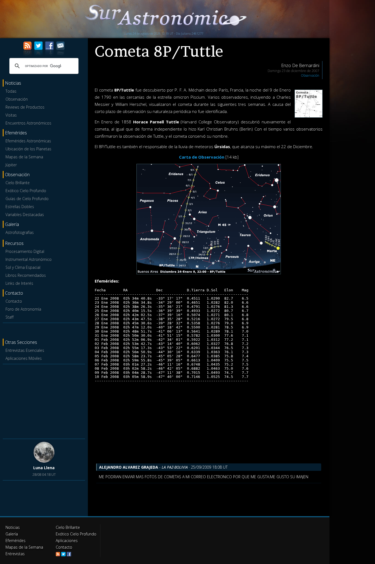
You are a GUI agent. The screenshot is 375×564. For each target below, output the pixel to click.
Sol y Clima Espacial (22, 267)
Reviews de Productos (24, 107)
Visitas (11, 115)
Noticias (12, 527)
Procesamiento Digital (24, 251)
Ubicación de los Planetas (28, 148)
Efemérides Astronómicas (28, 140)
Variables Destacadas (24, 214)
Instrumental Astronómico (28, 259)
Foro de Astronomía (23, 309)
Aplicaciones (67, 540)
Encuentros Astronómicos (28, 123)
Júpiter (11, 164)
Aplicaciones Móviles (23, 358)
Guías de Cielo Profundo (27, 198)
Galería (11, 534)
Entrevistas (15, 553)
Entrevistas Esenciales (24, 350)
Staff (9, 317)
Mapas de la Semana (24, 156)
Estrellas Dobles (19, 206)
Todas (10, 91)
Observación (16, 99)
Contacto (13, 301)
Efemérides (15, 540)
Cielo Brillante (17, 182)
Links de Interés (19, 283)
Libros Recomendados (25, 275)
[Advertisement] (44, 400)
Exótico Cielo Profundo (25, 190)
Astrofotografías (19, 232)
